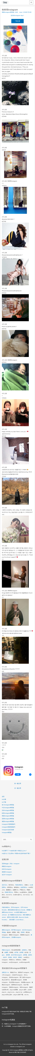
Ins (4, 1044)
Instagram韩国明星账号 (8, 827)
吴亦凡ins (4, 885)
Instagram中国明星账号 (8, 824)
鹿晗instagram (6, 930)
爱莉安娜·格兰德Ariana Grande (16, 910)
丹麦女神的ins (19, 885)
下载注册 (17, 21)
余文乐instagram (27, 930)
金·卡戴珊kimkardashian (15, 915)
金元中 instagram (7, 874)
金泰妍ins (24, 950)
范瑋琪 (22, 932)
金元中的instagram (16, 955)
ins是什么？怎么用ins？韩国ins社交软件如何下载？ (16, 853)
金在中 (5, 957)
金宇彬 (16, 952)
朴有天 (15, 957)
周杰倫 (4, 932)
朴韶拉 (10, 957)
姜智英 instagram (7, 872)
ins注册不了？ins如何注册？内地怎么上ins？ (14, 850)
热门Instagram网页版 (8, 805)
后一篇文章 (17, 788)
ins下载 (4, 802)
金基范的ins (24, 887)
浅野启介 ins (5, 972)
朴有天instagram (6, 869)
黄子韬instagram (16, 930)
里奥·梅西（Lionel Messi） (16, 919)
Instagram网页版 (6, 832)
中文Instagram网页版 (8, 807)
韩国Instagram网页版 (8, 12)
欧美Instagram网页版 (8, 813)
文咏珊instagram (16, 937)
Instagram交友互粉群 (8, 829)
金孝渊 (21, 952)
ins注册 (4, 799)
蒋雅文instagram (6, 866)
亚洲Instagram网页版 (8, 818)
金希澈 (25, 955)
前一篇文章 (17, 783)
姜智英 (8, 955)
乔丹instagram (15, 907)
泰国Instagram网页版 (8, 821)
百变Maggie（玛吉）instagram (10, 863)
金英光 (30, 955)
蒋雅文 (20, 957)
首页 (3, 796)
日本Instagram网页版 (8, 810)
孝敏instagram (6, 950)
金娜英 (6, 952)
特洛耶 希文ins (9, 892)
